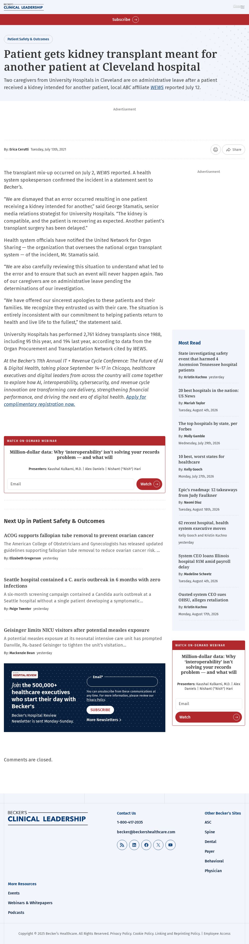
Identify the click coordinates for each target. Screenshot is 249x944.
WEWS (157, 87)
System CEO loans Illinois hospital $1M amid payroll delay (204, 561)
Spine (210, 832)
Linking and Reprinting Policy (177, 934)
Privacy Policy (96, 699)
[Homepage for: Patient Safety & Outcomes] (48, 818)
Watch (146, 484)
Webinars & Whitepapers (30, 903)
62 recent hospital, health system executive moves (203, 525)
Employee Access (217, 934)
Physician (213, 870)
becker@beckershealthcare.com (146, 832)
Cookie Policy (143, 934)
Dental (210, 841)
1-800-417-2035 (130, 822)
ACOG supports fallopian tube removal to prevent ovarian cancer (79, 535)
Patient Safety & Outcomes (28, 39)
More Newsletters (102, 719)
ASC (208, 822)
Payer (209, 851)
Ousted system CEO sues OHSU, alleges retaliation (203, 597)
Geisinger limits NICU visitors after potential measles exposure (77, 630)
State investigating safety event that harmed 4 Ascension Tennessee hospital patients (207, 361)
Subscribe (121, 19)
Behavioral (214, 861)
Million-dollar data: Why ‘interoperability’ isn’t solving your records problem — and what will (85, 454)
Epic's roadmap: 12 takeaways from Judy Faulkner (207, 492)
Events (14, 893)
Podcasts (16, 912)
